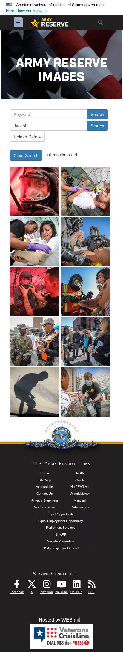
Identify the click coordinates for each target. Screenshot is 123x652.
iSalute (80, 480)
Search (97, 114)
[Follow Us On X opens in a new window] (31, 585)
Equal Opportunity (61, 514)
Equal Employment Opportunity (60, 521)
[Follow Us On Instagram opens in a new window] (46, 585)
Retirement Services (61, 527)
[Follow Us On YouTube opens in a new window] (61, 585)
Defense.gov (80, 507)
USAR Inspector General (61, 548)
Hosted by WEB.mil (59, 619)
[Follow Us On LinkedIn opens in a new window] (76, 585)
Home (44, 473)
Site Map (45, 480)
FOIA (80, 473)
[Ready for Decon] (34, 191)
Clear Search (26, 155)
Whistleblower (80, 493)
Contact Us (44, 493)
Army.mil (80, 500)
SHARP (60, 534)
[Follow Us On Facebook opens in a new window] (16, 585)
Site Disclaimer (45, 507)
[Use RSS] (91, 585)
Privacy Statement (44, 500)
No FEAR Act (80, 486)
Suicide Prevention (60, 541)
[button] (27, 11)
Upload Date (26, 137)
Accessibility (45, 486)
